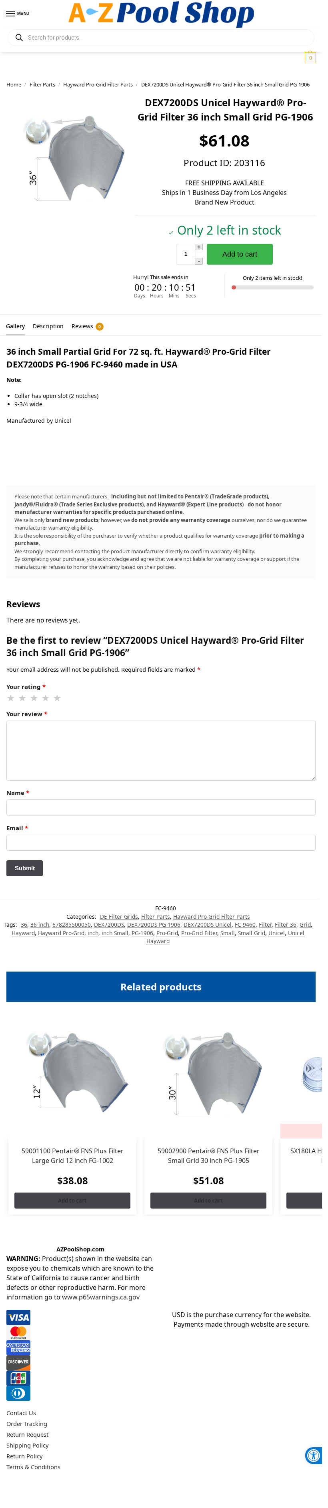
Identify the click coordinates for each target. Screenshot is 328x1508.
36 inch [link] (39, 924)
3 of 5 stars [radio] (34, 698)
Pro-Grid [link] (167, 933)
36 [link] (24, 924)
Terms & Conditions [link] (33, 1467)
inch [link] (93, 933)
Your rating (26, 687)
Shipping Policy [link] (27, 1445)
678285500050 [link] (71, 924)
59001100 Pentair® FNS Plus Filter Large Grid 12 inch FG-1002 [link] (73, 1156)
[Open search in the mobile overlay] (161, 37)
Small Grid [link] (251, 933)
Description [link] (48, 326)
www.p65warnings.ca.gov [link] (101, 1297)
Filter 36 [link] (285, 924)
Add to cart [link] (72, 1200)
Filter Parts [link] (42, 84)
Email (17, 828)
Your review (26, 714)
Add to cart (239, 254)
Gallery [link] (15, 326)
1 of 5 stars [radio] (11, 698)
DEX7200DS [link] (109, 924)
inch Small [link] (115, 933)
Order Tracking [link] (26, 1424)
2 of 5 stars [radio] (23, 698)
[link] (313, 1455)
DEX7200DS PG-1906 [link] (153, 924)
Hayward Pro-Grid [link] (61, 933)
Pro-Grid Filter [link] (199, 933)
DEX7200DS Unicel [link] (208, 924)
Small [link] (227, 933)
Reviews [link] (86, 326)
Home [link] (13, 84)
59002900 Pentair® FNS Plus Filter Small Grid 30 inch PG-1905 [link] (209, 1156)
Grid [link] (305, 924)
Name (17, 793)
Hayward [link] (23, 933)
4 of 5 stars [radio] (46, 698)
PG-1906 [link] (142, 933)
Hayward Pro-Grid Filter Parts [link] (98, 84)
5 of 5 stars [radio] (57, 698)
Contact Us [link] (21, 1413)
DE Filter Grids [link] (119, 916)
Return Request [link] (27, 1434)
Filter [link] (265, 924)
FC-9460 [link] (245, 924)
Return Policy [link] (24, 1456)
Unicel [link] (276, 933)
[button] (309, 57)
